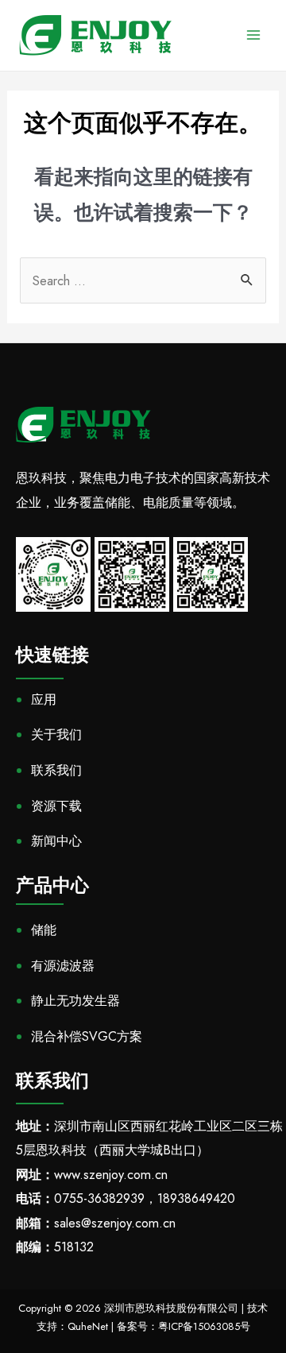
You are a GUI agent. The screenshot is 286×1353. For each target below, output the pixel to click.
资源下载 (56, 806)
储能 (43, 930)
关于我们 (56, 734)
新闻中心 (56, 841)
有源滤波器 (63, 966)
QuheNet (88, 1326)
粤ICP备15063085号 (204, 1326)
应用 (43, 699)
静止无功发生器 (75, 1001)
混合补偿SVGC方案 (86, 1036)
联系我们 (56, 770)
